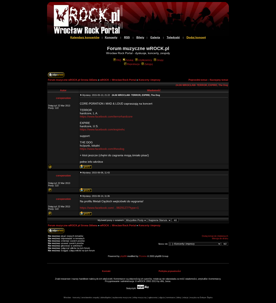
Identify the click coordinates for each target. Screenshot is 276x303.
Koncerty (111, 37)
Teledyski (173, 37)
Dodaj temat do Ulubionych (215, 236)
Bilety (140, 37)
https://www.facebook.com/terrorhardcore (106, 116)
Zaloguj (148, 64)
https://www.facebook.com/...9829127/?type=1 (109, 207)
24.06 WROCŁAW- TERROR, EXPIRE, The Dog (202, 85)
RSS (127, 37)
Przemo (143, 256)
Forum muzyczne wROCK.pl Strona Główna (72, 80)
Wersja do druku (220, 238)
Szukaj (129, 60)
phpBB (123, 256)
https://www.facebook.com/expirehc (102, 129)
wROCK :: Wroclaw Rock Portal (118, 80)
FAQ (118, 60)
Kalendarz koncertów (84, 37)
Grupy (160, 60)
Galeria (155, 37)
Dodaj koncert (196, 37)
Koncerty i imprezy (149, 80)
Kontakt (106, 271)
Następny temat (219, 80)
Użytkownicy (145, 60)
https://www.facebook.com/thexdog (102, 148)
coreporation (63, 98)
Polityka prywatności (170, 271)
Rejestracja (133, 64)
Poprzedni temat (198, 80)
